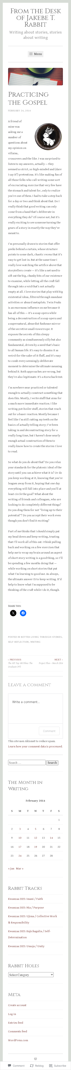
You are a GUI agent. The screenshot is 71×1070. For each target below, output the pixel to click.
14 (51, 837)
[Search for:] (27, 763)
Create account (17, 1005)
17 (20, 847)
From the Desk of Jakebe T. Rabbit (35, 18)
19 (35, 847)
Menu (37, 54)
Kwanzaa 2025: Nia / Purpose (26, 907)
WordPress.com (18, 1040)
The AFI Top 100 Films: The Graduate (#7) (20, 663)
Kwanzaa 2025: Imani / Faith (25, 899)
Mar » (19, 868)
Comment (49, 731)
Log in (12, 1014)
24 (20, 855)
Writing (35, 642)
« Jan (11, 868)
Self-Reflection (18, 642)
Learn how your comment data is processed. (35, 746)
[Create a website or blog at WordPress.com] (35, 1059)
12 (35, 837)
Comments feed (17, 1031)
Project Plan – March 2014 (51, 661)
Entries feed (15, 1022)
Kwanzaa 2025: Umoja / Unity (26, 946)
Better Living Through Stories (41, 637)
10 (20, 837)
